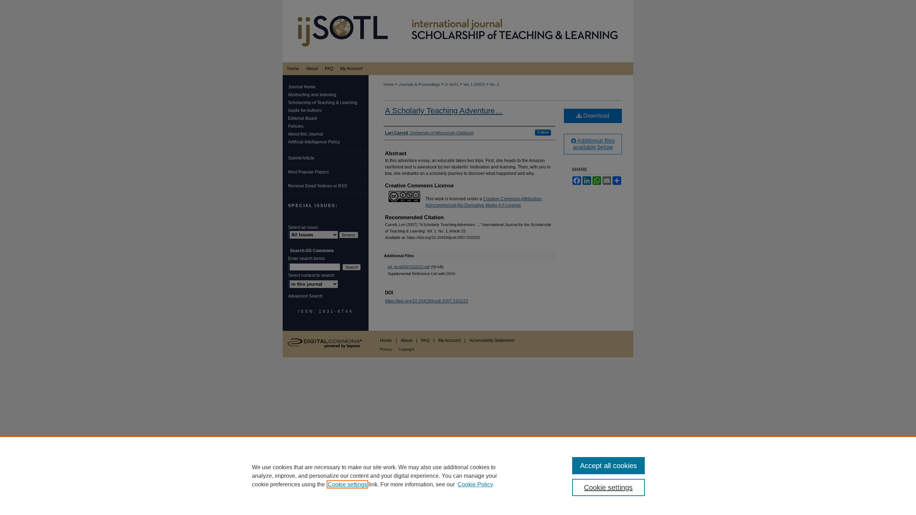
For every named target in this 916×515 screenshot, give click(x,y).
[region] (458, 475)
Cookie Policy (475, 484)
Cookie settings (347, 484)
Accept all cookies (608, 466)
